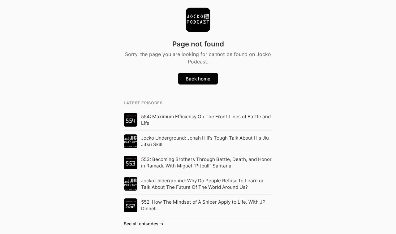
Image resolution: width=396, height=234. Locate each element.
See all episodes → (144, 223)
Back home (198, 79)
